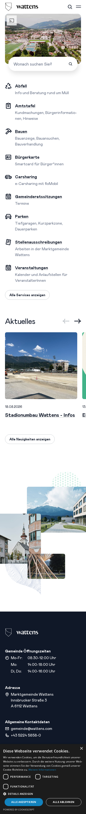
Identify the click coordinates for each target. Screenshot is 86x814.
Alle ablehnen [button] (63, 802)
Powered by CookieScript (18, 809)
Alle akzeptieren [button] (23, 802)
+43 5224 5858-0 (26, 735)
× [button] (81, 748)
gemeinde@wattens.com (31, 728)
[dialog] (43, 779)
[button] (43, 793)
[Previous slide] (66, 321)
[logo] (21, 7)
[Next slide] (77, 321)
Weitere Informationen (42, 769)
